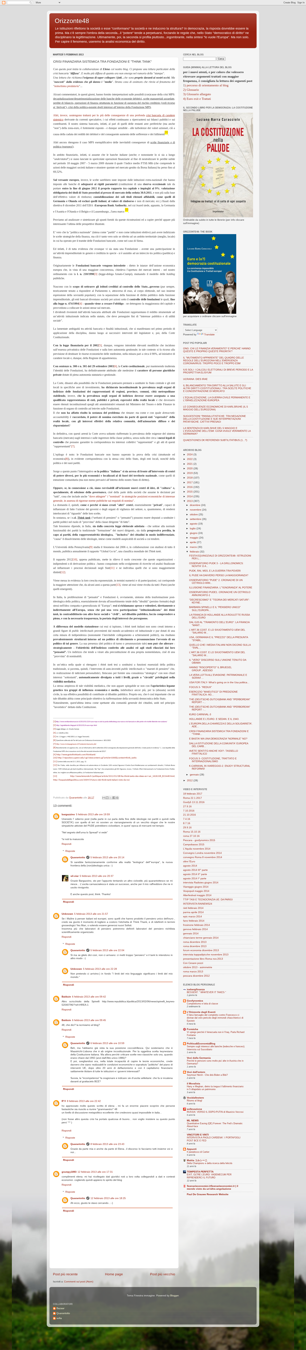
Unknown (67, 914)
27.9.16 (187, 806)
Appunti (192, 1149)
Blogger (174, 1295)
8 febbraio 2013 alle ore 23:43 (107, 1144)
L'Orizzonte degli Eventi (201, 1012)
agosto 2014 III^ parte (195, 870)
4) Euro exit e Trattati (197, 99)
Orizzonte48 (72, 20)
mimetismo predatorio (66, 86)
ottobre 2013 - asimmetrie (197, 967)
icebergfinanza (196, 989)
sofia (59, 1318)
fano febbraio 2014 (193, 920)
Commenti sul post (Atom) (78, 1281)
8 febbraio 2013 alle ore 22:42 (84, 1101)
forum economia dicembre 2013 (201, 950)
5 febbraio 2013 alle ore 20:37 (97, 876)
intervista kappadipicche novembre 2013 (205, 954)
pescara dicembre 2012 (196, 975)
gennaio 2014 (191, 933)
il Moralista (193, 1083)
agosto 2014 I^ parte (194, 878)
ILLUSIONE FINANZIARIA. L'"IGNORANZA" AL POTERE (220, 587)
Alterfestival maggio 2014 (197, 895)
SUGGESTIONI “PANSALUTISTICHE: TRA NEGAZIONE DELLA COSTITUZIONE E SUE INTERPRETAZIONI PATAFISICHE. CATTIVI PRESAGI (214, 419)
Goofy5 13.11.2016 (194, 802)
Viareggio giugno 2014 (195, 886)
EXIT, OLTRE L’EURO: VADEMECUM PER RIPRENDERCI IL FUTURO (209, 1176)
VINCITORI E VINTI (198, 1134)
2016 (190, 487)
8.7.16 (186, 823)
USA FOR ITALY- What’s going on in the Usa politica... (219, 682)
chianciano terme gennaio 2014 (201, 937)
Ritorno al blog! (194, 1100)
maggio (194, 537)
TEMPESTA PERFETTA (200, 1171)
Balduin (66, 996)
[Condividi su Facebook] (114, 797)
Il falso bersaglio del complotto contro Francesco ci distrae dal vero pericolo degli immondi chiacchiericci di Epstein (215, 1018)
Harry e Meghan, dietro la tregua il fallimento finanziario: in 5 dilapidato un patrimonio (215, 1088)
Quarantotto (77, 857)
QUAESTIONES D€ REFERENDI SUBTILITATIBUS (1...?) (215, 440)
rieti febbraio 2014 (193, 908)
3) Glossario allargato (197, 94)
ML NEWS (193, 1120)
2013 (190, 501)
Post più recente (65, 1274)
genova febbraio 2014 (195, 929)
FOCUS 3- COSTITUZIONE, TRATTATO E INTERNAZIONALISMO (213, 760)
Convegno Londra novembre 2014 (202, 853)
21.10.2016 (189, 814)
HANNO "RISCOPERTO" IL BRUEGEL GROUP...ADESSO (210, 669)
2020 (190, 468)
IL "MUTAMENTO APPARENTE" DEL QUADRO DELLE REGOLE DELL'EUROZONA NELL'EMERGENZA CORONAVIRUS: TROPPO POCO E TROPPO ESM (213, 360)
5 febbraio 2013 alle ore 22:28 (100, 969)
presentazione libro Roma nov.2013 (203, 959)
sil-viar (74, 876)
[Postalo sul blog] (107, 797)
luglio (193, 528)
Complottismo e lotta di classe (202, 1003)
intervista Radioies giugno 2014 (200, 882)
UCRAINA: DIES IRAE (195, 379)
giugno (194, 533)
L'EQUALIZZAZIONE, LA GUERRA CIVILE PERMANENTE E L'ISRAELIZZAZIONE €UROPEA (216, 399)
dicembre (195, 505)
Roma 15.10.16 (191, 831)
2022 (190, 459)
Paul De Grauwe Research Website (207, 1194)
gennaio (195, 774)
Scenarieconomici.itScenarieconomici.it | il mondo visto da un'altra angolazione (212, 1187)
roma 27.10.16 (191, 836)
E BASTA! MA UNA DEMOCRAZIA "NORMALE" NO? (218, 738)
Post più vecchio (162, 1274)
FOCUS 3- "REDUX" (200, 687)
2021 (190, 464)
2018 (190, 477)
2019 (190, 473)
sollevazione (194, 1109)
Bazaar (60, 1308)
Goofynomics (195, 1000)
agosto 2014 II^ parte (195, 874)
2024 (190, 454)
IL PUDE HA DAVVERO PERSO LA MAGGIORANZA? (218, 575)
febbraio (195, 551)
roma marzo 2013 (193, 971)
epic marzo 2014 (192, 916)
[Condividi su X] (110, 797)
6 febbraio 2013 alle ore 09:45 (89, 1020)
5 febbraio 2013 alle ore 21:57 (91, 914)
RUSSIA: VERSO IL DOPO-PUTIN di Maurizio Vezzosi (215, 1112)
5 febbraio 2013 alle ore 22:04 (107, 950)
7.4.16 (186, 819)
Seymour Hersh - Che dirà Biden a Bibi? (207, 1075)
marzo (194, 547)
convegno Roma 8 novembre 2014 (202, 857)
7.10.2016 (188, 810)
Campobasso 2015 (193, 844)
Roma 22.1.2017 (192, 798)
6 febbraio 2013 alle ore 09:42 (89, 996)
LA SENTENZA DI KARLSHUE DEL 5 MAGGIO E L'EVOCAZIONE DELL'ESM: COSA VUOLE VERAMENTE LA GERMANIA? (217, 431)
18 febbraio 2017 (192, 793)
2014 (190, 496)
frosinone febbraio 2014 (196, 925)
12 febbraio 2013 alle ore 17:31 (95, 1172)
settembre (196, 519)
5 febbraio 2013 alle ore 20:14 (107, 857)
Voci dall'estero (196, 1072)
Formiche (192, 1029)
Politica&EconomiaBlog (201, 1043)
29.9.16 (187, 827)
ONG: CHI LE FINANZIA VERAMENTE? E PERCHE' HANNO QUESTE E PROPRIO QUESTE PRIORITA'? (217, 350)
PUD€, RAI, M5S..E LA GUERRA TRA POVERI (215, 570)
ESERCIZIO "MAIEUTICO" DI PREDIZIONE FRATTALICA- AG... (213, 693)
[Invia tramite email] (104, 797)
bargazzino (68, 814)
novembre (196, 509)
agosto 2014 (190, 865)
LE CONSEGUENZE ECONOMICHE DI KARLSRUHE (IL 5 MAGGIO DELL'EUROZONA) (215, 408)
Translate (209, 334)
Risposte (70, 851)
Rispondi (66, 844)
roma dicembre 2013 (194, 942)
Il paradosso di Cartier (198, 1152)
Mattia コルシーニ (197, 1160)
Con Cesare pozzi (193, 963)
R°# (64, 1101)
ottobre (194, 514)
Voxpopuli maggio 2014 (196, 891)
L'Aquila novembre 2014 (196, 848)
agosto (194, 523)
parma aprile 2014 (193, 912)
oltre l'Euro (189, 861)
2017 (190, 482)
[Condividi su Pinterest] (117, 797)
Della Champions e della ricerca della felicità (209, 1163)
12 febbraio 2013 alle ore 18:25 (108, 1198)
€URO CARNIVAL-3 (200, 714)
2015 (190, 491)
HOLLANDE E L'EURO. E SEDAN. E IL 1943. (214, 719)
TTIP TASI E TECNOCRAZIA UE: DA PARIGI (208, 899)
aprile (193, 542)
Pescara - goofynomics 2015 (199, 840)
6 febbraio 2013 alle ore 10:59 (107, 1043)
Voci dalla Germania (199, 1058)
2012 (190, 780)
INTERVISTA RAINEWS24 (197, 903)
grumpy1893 (69, 1172)
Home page (114, 1274)
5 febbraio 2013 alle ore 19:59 (93, 814)
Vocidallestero (195, 1097)
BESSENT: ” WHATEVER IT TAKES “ (206, 992)
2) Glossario (191, 89)
